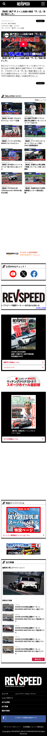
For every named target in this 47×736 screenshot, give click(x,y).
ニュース (5, 694)
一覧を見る (38, 659)
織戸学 (14, 28)
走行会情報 (6, 702)
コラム (27, 694)
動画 (11, 26)
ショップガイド (7, 698)
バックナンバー (9, 367)
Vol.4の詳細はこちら (11, 439)
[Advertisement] (23, 224)
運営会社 (40, 727)
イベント (33, 694)
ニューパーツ (19, 694)
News (7, 126)
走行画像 (5, 706)
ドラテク (16, 26)
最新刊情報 (6, 711)
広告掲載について (29, 727)
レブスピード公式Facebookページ (26, 718)
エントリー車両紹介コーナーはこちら (16, 535)
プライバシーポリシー (11, 727)
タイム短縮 (20, 28)
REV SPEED (12, 23)
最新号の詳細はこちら (12, 362)
